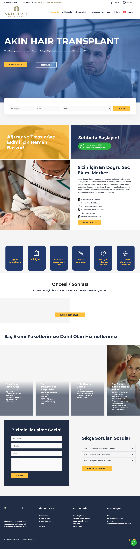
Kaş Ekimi (76, 524)
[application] (87, 12)
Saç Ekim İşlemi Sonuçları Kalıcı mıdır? (99, 448)
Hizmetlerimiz (80, 12)
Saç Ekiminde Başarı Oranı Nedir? (97, 454)
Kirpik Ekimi (77, 526)
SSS (108, 12)
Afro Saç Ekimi (78, 516)
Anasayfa (55, 12)
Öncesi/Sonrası (98, 12)
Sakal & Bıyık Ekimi (80, 521)
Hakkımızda (67, 12)
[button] (109, 448)
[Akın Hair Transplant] (16, 11)
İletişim (117, 12)
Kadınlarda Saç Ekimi (81, 518)
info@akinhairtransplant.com (50, 2)
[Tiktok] (130, 539)
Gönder (121, 108)
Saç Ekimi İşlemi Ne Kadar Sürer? (97, 460)
